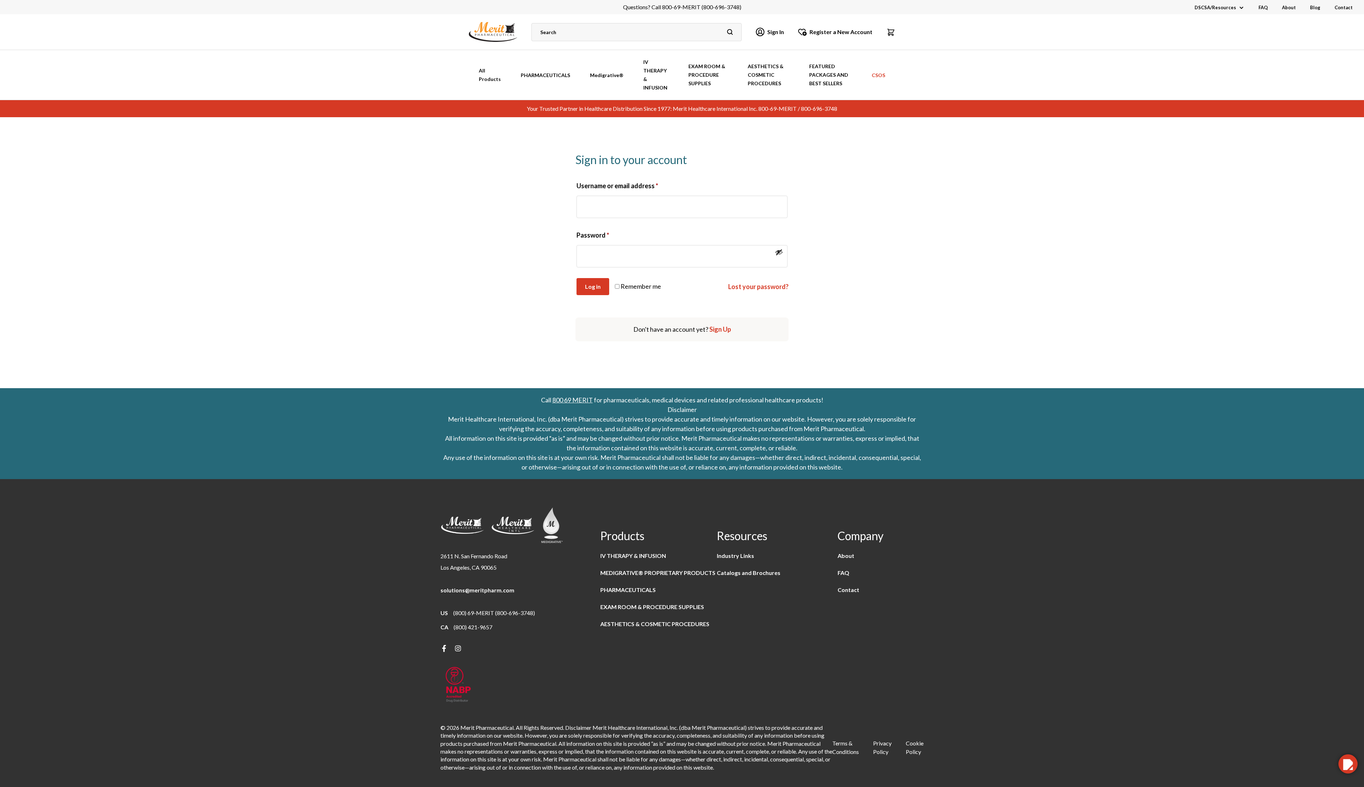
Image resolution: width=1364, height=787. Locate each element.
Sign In (775, 31)
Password (593, 235)
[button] (891, 32)
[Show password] (779, 252)
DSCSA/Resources (1215, 7)
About (1289, 7)
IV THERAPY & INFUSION (655, 75)
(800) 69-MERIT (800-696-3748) (494, 612)
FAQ (1263, 7)
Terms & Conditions (845, 747)
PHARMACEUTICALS (545, 75)
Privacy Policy (882, 747)
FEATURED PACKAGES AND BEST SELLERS (828, 74)
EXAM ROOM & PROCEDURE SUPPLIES (706, 74)
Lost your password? (758, 287)
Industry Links (735, 555)
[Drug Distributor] (458, 685)
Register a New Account (841, 31)
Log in (593, 286)
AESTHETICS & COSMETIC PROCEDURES (766, 74)
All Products (490, 74)
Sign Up (720, 329)
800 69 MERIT (572, 400)
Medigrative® (606, 75)
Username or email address (617, 186)
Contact (1344, 7)
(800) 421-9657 (473, 627)
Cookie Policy (915, 747)
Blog (1315, 7)
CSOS (878, 75)
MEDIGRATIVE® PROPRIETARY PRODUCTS (657, 572)
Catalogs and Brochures (748, 572)
